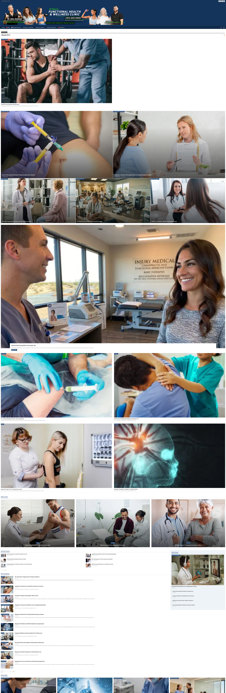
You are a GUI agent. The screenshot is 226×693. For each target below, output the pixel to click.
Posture (2, 424)
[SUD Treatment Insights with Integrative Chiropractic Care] (169, 385)
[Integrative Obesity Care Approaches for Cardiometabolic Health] (169, 144)
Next (14, 671)
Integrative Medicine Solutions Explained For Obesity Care (28, 633)
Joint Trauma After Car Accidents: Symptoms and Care (17, 554)
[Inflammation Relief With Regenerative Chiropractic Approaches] (113, 523)
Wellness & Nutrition (40, 27)
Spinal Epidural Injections (5, 614)
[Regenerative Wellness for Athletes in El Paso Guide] (38, 523)
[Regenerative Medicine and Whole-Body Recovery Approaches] (7, 627)
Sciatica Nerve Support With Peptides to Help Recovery (183, 591)
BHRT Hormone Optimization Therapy (176, 555)
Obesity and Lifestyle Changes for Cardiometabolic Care (28, 652)
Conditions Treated (4, 39)
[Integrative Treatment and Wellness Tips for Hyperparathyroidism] (7, 608)
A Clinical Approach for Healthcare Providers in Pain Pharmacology (19, 564)
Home (3, 27)
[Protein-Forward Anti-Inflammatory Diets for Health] (3, 560)
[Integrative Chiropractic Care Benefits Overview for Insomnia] (7, 589)
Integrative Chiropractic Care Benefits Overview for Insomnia (29, 586)
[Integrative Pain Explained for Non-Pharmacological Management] (88, 555)
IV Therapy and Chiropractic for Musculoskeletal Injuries (89, 221)
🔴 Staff (8, 27)
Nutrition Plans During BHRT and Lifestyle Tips (23, 345)
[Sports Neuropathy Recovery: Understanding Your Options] (57, 144)
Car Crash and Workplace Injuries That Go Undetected (12, 418)
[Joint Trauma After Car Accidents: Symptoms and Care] (3, 555)
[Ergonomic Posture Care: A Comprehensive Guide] (56, 456)
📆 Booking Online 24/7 (16, 27)
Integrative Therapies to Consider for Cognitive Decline (126, 489)
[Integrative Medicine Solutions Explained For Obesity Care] (7, 636)
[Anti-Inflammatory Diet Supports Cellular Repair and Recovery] (7, 646)
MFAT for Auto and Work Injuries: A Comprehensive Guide (102, 564)
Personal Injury (3, 353)
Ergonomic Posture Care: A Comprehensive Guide (11, 489)
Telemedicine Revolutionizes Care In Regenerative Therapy (184, 586)
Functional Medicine (116, 111)
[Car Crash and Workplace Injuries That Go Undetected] (56, 385)
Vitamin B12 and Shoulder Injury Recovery (10, 104)
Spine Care (3, 576)
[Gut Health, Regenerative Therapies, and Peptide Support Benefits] (38, 200)
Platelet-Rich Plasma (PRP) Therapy (62, 678)
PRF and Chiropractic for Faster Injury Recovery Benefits (102, 559)
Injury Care (116, 353)
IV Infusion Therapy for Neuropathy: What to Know (26, 595)
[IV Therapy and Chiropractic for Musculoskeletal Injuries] (113, 200)
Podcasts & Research (51, 27)
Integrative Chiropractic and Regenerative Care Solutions (183, 595)
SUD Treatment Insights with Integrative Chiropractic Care (126, 418)
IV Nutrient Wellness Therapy (5, 595)
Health (2, 623)
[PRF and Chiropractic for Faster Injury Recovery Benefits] (88, 560)
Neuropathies (3, 111)
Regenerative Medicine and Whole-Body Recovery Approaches (29, 623)
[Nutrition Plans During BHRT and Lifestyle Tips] (113, 286)
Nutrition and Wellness (4, 642)
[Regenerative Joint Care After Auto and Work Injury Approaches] (7, 665)
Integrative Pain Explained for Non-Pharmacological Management (104, 554)
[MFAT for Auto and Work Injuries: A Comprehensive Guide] (88, 565)
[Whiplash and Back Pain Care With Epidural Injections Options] (7, 618)
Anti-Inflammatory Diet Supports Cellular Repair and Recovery (29, 642)
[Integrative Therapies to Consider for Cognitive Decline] (169, 456)
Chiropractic (122, 111)
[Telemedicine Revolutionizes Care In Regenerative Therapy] (198, 570)
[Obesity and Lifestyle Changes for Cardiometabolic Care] (7, 655)
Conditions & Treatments (28, 27)
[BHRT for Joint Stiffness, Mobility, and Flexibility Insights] (187, 200)
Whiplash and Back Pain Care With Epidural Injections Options (29, 614)
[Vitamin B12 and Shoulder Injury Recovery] (56, 71)
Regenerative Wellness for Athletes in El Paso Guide (37, 545)
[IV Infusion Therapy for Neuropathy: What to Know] (7, 599)
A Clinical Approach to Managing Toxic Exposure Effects (188, 545)
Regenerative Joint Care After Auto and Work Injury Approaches (30, 661)
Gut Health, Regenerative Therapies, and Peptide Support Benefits (16, 221)
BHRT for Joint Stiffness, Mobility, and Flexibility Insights (164, 221)
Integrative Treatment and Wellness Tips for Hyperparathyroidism (30, 605)
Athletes (7, 111)
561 (10, 671)
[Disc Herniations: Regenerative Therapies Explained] (7, 580)
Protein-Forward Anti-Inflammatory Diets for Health (16, 559)
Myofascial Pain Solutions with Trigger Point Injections (183, 600)
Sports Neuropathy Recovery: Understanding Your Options (18, 175)
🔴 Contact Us (61, 27)
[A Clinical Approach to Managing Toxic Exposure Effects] (188, 523)
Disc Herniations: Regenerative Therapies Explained (27, 576)
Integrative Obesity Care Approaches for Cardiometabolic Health (132, 175)
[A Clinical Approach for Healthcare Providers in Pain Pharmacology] (3, 565)
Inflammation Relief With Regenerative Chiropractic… (113, 545)
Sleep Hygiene (3, 586)
